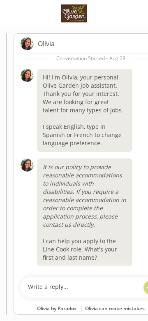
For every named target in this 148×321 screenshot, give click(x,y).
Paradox (67, 308)
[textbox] (83, 287)
